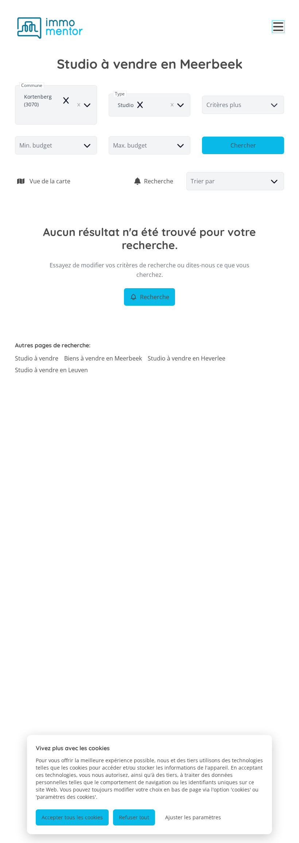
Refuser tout (134, 817)
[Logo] (50, 27)
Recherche (158, 181)
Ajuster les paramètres (193, 817)
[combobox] (56, 105)
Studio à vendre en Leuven (51, 370)
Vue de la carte (50, 181)
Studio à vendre (36, 358)
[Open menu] (278, 27)
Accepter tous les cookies (72, 817)
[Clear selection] (79, 105)
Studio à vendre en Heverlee (186, 358)
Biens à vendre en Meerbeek (103, 358)
